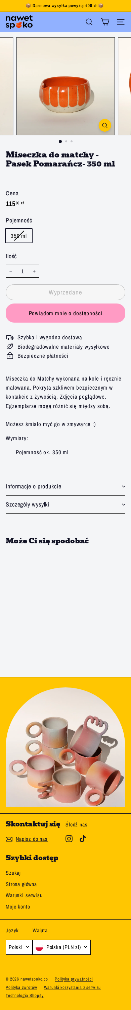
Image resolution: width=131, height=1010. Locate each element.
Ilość (11, 256)
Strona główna (21, 884)
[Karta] (105, 22)
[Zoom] (104, 125)
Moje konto (18, 906)
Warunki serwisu (24, 895)
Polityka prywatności (74, 979)
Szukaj (13, 872)
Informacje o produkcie (33, 486)
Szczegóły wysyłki (27, 504)
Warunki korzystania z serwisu (72, 987)
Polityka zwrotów (21, 987)
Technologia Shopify (25, 995)
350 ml (21, 237)
